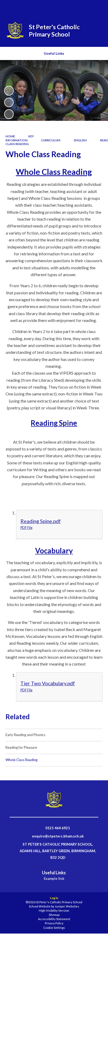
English (80, 140)
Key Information (20, 138)
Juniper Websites (67, 906)
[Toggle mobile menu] (97, 7)
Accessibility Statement (54, 919)
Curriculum (50, 140)
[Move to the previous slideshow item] (9, 102)
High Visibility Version (54, 910)
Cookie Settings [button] (54, 927)
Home (10, 136)
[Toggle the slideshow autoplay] (9, 90)
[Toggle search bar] (70, 7)
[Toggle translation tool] (83, 7)
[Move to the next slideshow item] (9, 114)
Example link (54, 879)
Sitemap (54, 914)
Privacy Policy (54, 923)
